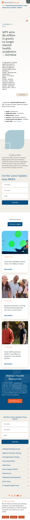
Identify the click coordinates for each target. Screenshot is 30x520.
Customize (14, 517)
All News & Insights (15, 224)
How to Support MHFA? (10, 469)
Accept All (5, 517)
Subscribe (22, 95)
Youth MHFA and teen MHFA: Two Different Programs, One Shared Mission (12, 355)
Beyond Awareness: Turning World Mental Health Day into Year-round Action (14, 308)
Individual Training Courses (11, 449)
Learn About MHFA (8, 461)
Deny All (21, 517)
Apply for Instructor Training (11, 453)
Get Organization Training (10, 457)
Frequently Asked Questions (11, 477)
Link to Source (17, 121)
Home (3, 5)
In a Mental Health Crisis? (10, 485)
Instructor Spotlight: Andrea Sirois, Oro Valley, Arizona (14, 263)
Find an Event (6, 473)
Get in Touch (6, 481)
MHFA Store (6, 465)
